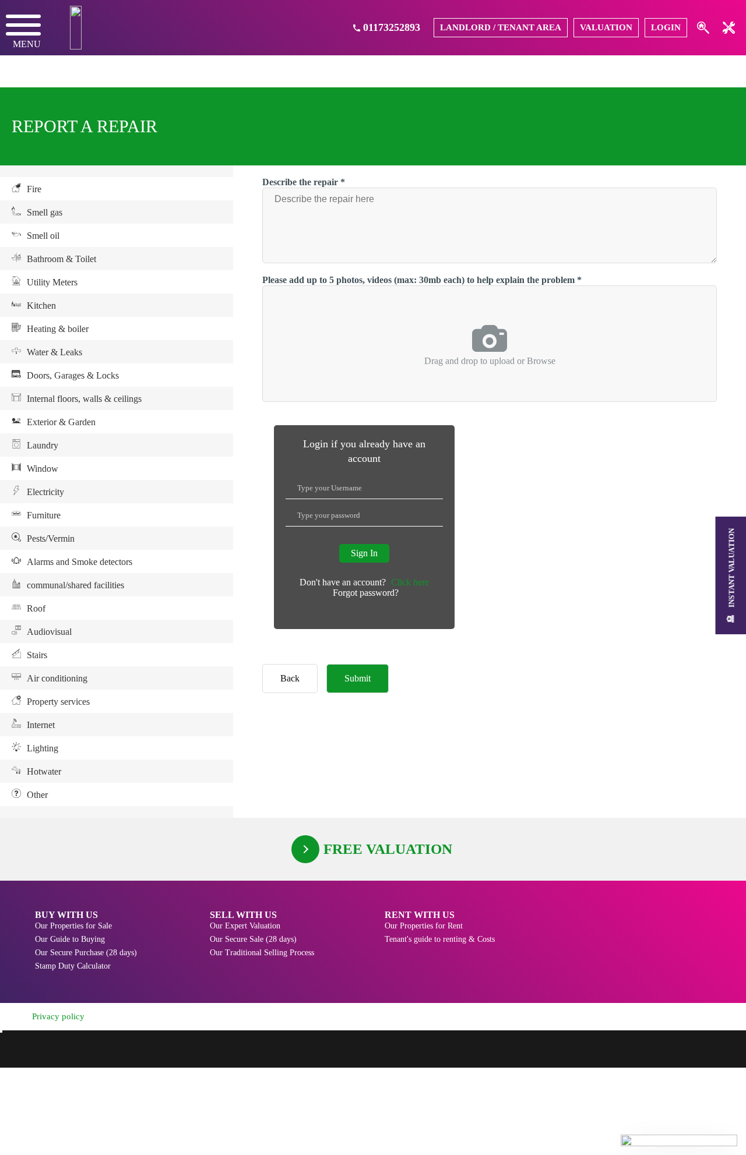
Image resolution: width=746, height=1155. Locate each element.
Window (42, 469)
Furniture (44, 515)
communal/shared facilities (75, 585)
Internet (41, 725)
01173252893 (391, 27)
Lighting (42, 748)
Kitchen (41, 305)
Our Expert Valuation (245, 925)
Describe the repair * (303, 182)
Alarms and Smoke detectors (79, 562)
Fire (34, 189)
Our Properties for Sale (73, 925)
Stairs (37, 655)
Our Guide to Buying (70, 939)
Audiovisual (49, 632)
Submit (357, 678)
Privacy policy (58, 1016)
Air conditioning (57, 678)
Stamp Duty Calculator (73, 966)
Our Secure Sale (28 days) (253, 939)
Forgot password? (366, 593)
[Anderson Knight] (76, 28)
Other (37, 795)
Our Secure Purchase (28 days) (86, 952)
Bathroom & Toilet (61, 259)
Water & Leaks (54, 352)
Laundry (42, 445)
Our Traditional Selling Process (262, 952)
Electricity (45, 492)
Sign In (364, 553)
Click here (410, 582)
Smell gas (44, 212)
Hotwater (44, 771)
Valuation (606, 27)
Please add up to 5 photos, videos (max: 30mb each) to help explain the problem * (422, 280)
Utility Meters (52, 282)
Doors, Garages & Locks (73, 375)
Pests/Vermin (51, 538)
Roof (36, 608)
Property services (58, 702)
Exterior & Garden (61, 422)
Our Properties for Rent (424, 925)
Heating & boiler (58, 329)
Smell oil (43, 236)
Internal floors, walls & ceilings (84, 399)
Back (290, 678)
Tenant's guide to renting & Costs (440, 939)
